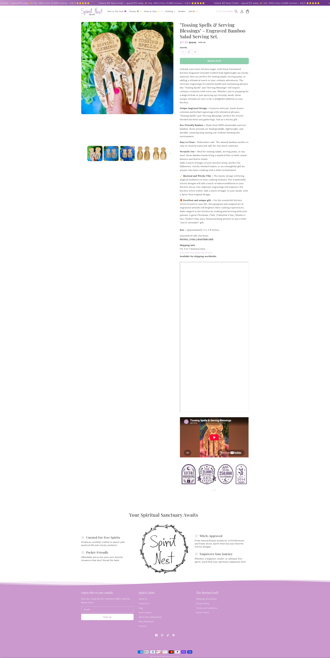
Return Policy (202, 612)
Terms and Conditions (206, 608)
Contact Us (144, 603)
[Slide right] (170, 153)
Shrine (177, 657)
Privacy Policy (202, 603)
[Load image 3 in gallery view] (127, 153)
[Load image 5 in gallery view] (159, 153)
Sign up (107, 617)
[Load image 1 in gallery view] (95, 153)
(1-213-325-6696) (224, 11)
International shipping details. (196, 252)
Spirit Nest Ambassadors (150, 617)
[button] (236, 11)
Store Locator (145, 612)
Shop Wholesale (146, 621)
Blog (141, 608)
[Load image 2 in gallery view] (111, 153)
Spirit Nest (161, 657)
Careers (142, 626)
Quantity (183, 47)
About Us (143, 599)
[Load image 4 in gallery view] (143, 153)
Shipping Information (206, 599)
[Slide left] (84, 153)
